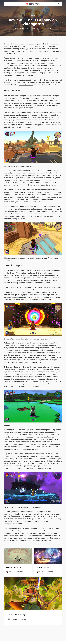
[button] (7, 4)
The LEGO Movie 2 (26, 85)
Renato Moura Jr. (22, 28)
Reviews (33, 15)
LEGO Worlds (56, 175)
